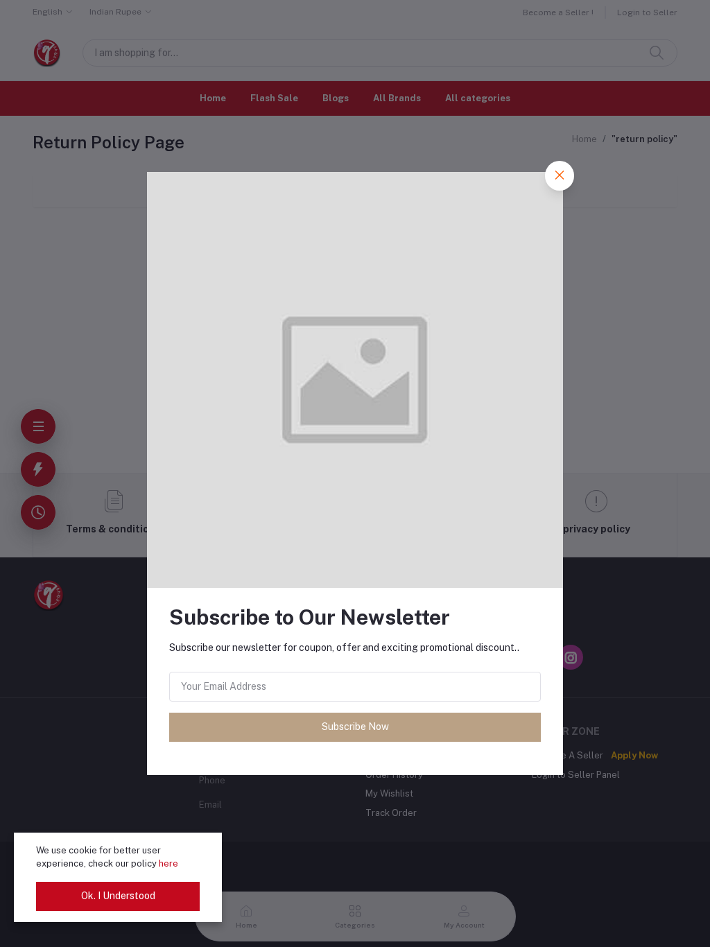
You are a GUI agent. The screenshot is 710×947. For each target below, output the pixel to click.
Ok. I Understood (118, 895)
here (168, 863)
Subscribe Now (355, 726)
